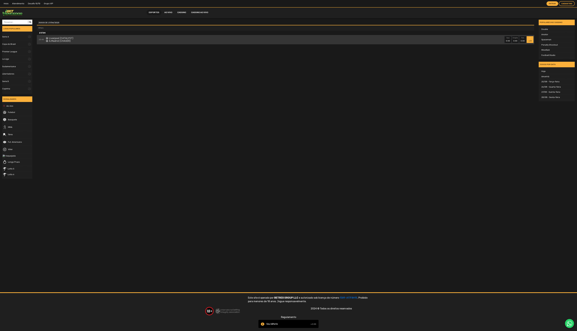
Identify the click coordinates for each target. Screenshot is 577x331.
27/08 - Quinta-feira (550, 92)
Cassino (181, 12)
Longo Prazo (14, 162)
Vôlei (10, 149)
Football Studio (548, 55)
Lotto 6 (9, 174)
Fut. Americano (15, 142)
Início (6, 3)
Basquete (12, 119)
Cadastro (566, 4)
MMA (10, 127)
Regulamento (288, 317)
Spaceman (546, 39)
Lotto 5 (9, 169)
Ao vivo (168, 12)
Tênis (10, 134)
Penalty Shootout (549, 45)
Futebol (11, 112)
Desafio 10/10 (34, 3)
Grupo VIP (48, 3)
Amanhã (545, 76)
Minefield (545, 50)
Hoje (543, 71)
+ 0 (530, 39)
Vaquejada (10, 156)
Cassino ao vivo (199, 12)
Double (544, 29)
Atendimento (18, 3)
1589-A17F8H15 (348, 297)
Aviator (544, 34)
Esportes (154, 12)
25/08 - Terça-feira (550, 81)
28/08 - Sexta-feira (550, 97)
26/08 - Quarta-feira (551, 87)
